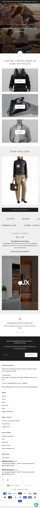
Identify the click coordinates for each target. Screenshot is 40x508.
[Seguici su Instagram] (8, 480)
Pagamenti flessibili (7, 411)
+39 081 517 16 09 (9, 465)
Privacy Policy (6, 424)
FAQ (3, 439)
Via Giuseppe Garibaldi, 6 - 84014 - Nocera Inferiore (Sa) (18, 472)
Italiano (27, 485)
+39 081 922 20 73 (9, 474)
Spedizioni (5, 442)
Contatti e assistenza (8, 436)
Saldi (3, 408)
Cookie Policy (6, 427)
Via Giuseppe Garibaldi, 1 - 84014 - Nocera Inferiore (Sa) (18, 463)
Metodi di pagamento (8, 448)
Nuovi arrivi (5, 405)
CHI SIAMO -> (6, 458)
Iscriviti (31, 355)
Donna (4, 396)
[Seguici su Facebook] (3, 480)
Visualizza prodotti (20, 209)
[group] (20, 28)
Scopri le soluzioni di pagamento (20, 251)
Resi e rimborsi (6, 445)
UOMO (20, 132)
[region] (20, 28)
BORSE (20, 106)
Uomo (3, 399)
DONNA (20, 81)
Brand (3, 402)
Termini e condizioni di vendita (10, 421)
